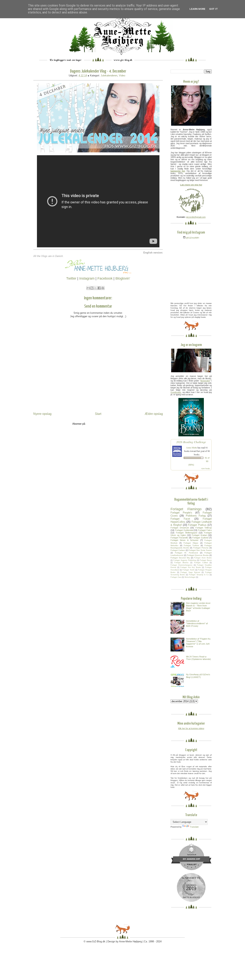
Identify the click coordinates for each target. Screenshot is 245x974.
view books (205, 468)
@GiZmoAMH (192, 238)
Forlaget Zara (176, 577)
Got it (213, 8)
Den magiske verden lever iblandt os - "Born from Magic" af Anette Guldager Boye (198, 607)
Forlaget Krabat (199, 535)
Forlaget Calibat (201, 563)
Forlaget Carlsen (178, 550)
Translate (194, 827)
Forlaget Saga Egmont (190, 572)
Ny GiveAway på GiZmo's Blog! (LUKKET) (198, 675)
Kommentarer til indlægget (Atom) (105, 423)
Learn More (197, 8)
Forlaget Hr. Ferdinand (186, 553)
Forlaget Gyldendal (184, 530)
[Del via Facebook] (99, 288)
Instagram (87, 278)
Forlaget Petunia (200, 548)
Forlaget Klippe (191, 543)
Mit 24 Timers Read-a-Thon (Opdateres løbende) (198, 657)
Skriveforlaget (190, 577)
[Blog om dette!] (92, 288)
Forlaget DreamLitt (180, 528)
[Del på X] (95, 288)
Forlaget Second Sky (180, 558)
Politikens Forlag (196, 515)
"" (205, 381)
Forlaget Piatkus (197, 524)
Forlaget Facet (180, 518)
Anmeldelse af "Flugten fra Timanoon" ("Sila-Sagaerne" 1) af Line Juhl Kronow (198, 643)
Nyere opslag (42, 413)
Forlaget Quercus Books (198, 555)
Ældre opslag (154, 413)
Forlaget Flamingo (186, 509)
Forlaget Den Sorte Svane (200, 550)
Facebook (105, 278)
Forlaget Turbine (191, 545)
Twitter (71, 278)
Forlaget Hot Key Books (190, 567)
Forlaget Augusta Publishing (184, 560)
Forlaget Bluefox (181, 563)
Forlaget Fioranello (179, 538)
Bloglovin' (122, 278)
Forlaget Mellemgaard (186, 533)
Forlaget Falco (205, 530)
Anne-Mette (191, 447)
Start (98, 413)
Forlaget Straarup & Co (198, 575)
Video (122, 75)
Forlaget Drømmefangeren (181, 565)
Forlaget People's (181, 512)
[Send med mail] (88, 288)
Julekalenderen (109, 75)
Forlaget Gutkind (200, 538)
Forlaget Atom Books (203, 558)
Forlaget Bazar (206, 560)
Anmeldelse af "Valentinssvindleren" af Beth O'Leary (197, 623)
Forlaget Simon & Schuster (184, 540)
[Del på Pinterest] (103, 288)
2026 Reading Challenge (191, 442)
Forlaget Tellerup (203, 528)
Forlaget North (188, 570)
